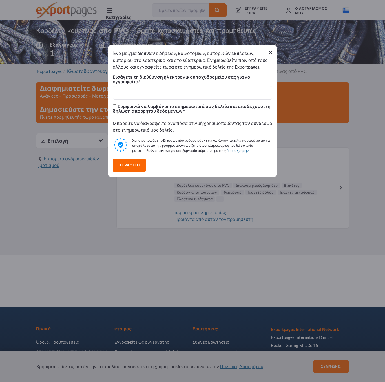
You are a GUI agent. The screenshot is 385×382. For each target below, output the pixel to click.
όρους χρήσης (238, 150)
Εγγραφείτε (129, 165)
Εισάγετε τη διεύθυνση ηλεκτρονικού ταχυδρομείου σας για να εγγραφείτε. (181, 79)
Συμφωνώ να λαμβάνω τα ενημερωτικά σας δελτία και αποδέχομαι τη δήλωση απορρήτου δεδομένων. (192, 108)
